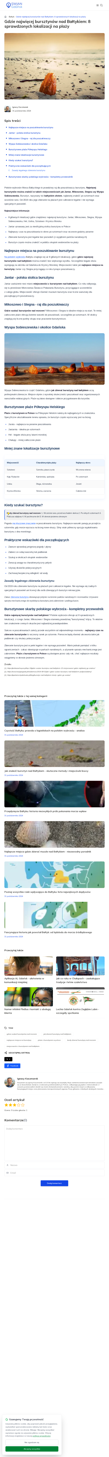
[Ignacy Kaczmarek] (7, 109)
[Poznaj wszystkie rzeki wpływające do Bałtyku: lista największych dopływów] (54, 874)
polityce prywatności (42, 1436)
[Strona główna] (5, 17)
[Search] (101, 5)
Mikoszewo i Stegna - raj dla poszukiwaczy (30, 138)
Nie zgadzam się (32, 1442)
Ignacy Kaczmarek (20, 107)
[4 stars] (19, 1105)
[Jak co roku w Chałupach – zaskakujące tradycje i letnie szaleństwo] (80, 966)
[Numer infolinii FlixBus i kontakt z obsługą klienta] (28, 996)
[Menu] (98, 5)
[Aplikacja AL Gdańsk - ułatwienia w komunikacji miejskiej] (28, 966)
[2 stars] (10, 1105)
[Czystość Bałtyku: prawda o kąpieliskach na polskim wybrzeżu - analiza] (54, 713)
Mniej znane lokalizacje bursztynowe (26, 155)
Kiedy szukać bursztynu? (21, 160)
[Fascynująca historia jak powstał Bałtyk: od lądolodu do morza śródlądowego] (54, 915)
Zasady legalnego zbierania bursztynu (28, 170)
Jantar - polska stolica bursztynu (24, 133)
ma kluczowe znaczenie (24, 523)
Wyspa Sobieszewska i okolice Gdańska (28, 144)
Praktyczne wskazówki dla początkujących (30, 166)
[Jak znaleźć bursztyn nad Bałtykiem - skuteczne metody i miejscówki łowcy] (54, 753)
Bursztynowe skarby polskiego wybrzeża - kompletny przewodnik (41, 177)
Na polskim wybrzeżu (14, 257)
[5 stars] (23, 1105)
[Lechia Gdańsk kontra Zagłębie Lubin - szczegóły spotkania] (80, 996)
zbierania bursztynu (20, 597)
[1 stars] (6, 1105)
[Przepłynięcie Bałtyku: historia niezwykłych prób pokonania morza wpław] (54, 794)
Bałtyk (11, 17)
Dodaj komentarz (54, 1183)
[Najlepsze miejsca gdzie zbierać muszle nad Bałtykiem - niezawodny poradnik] (54, 834)
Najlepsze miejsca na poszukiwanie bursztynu (31, 127)
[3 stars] (14, 1105)
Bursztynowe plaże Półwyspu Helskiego (28, 149)
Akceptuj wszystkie (32, 1449)
